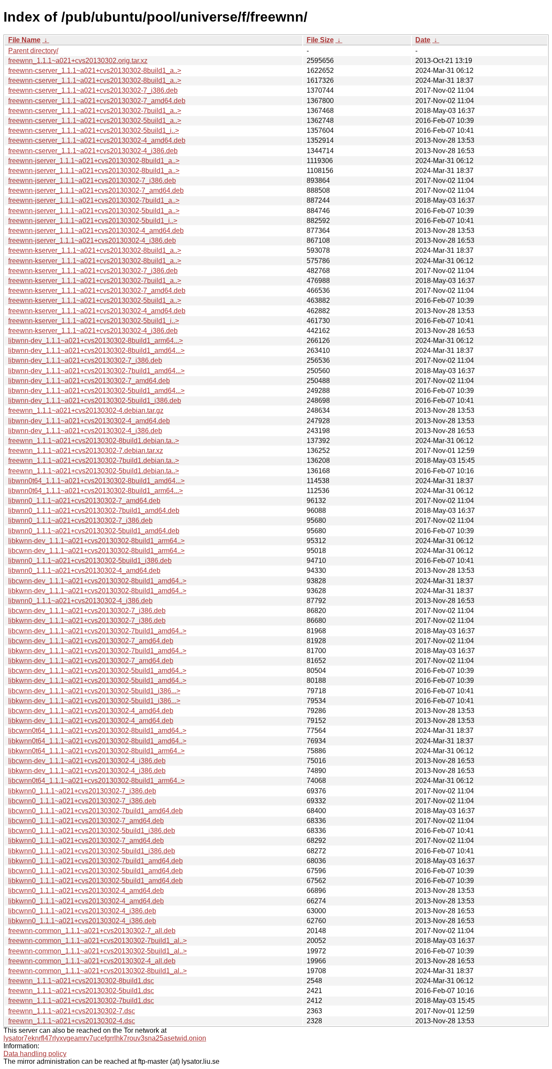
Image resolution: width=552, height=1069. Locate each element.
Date (422, 40)
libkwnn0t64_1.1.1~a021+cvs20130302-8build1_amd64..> (97, 741)
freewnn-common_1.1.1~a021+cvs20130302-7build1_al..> (97, 940)
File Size (320, 40)
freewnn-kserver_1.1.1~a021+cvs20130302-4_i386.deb (93, 330)
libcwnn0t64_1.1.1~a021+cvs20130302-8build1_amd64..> (97, 730)
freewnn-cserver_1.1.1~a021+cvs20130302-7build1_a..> (94, 110)
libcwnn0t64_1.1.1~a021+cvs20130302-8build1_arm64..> (96, 780)
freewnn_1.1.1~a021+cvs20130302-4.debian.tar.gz (85, 410)
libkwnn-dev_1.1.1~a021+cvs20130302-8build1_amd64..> (97, 590)
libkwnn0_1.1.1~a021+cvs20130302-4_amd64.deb (86, 901)
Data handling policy (34, 1053)
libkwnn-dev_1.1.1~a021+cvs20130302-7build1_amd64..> (97, 650)
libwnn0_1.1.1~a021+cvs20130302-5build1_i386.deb (90, 560)
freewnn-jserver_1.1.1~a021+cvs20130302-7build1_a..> (93, 200)
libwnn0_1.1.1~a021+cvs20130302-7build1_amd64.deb (93, 510)
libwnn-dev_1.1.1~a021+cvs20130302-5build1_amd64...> (96, 390)
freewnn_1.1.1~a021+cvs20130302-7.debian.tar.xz (85, 450)
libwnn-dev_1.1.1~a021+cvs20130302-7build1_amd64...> (96, 370)
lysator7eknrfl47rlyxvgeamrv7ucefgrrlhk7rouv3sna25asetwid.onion (104, 1038)
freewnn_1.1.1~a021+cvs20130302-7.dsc (71, 1011)
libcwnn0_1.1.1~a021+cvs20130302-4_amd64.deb (86, 890)
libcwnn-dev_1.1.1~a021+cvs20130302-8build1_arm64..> (96, 550)
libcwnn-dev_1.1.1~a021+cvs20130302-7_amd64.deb (90, 641)
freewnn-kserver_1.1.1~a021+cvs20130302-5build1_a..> (94, 300)
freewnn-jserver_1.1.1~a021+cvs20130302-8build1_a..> (93, 160)
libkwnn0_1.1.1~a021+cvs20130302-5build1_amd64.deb (95, 880)
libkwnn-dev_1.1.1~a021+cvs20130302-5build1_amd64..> (97, 680)
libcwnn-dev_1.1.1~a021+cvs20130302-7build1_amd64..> (97, 631)
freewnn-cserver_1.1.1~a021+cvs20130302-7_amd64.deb (96, 100)
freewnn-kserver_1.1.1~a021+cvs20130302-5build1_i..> (93, 320)
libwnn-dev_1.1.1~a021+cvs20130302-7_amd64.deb (89, 380)
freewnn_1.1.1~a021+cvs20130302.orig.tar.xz (77, 60)
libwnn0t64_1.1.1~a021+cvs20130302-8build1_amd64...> (96, 480)
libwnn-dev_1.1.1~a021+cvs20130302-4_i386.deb (85, 430)
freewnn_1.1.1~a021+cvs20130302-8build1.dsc (81, 980)
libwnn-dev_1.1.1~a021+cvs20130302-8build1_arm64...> (95, 340)
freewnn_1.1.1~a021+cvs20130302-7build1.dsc (81, 1000)
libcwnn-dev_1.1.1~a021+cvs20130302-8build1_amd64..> (97, 581)
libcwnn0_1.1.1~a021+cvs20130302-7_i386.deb (82, 801)
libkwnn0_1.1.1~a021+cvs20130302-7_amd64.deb (86, 840)
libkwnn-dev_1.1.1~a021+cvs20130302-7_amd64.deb (90, 660)
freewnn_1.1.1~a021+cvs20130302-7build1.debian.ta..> (93, 460)
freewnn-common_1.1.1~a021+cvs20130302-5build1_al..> (97, 951)
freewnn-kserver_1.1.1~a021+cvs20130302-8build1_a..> (94, 250)
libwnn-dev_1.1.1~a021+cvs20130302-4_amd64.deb (89, 420)
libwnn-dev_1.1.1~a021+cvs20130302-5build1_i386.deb (94, 400)
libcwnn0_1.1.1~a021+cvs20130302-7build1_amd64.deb (95, 810)
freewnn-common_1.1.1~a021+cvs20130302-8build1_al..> (97, 971)
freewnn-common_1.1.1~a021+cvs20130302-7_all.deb (92, 930)
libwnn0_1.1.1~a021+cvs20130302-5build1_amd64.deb (93, 530)
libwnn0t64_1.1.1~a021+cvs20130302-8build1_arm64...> (95, 490)
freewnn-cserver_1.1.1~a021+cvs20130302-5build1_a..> (94, 120)
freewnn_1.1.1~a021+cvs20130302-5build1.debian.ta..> (93, 471)
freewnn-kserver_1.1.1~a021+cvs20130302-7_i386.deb (93, 270)
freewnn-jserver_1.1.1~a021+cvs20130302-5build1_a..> (93, 210)
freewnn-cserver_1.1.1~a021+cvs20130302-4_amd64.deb (96, 140)
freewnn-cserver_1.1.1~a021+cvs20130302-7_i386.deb (93, 90)
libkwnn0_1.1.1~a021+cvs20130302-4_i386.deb (82, 920)
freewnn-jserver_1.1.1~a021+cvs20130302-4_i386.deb (92, 240)
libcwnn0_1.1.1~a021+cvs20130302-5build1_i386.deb (91, 830)
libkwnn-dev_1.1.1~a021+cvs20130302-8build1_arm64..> (96, 540)
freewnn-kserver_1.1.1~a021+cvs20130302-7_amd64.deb (96, 290)
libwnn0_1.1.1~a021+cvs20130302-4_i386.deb (80, 600)
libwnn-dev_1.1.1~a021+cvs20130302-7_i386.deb (85, 360)
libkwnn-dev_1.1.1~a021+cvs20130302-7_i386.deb (87, 620)
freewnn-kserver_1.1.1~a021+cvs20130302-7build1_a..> (94, 280)
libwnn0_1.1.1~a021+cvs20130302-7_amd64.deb (84, 500)
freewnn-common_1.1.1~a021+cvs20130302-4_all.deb (92, 961)
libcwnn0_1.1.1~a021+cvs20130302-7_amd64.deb (86, 820)
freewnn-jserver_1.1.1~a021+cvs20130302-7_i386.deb (92, 180)
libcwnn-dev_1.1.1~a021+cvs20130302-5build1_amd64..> (97, 670)
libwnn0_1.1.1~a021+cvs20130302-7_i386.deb (80, 520)
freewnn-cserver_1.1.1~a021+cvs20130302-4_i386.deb (93, 150)
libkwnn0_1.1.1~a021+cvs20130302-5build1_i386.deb (91, 851)
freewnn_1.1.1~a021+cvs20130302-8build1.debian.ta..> (93, 440)
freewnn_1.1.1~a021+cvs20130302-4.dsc (71, 1021)
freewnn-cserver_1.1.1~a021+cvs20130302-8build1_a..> (94, 70)
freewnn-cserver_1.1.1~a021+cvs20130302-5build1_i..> (93, 130)
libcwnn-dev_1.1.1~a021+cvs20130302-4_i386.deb (87, 760)
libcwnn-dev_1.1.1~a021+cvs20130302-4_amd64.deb (90, 710)
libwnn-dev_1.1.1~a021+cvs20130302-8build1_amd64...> (96, 350)
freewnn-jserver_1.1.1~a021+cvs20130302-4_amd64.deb (96, 230)
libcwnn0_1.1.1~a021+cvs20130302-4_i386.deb (82, 911)
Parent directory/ (33, 50)
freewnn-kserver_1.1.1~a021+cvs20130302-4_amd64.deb (96, 310)
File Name (24, 40)
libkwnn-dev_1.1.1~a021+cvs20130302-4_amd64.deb (90, 720)
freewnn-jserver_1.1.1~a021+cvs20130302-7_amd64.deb (96, 190)
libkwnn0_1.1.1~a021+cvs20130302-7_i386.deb (82, 791)
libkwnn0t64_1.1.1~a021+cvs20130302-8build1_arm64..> (96, 751)
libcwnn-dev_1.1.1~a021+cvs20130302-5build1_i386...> (94, 691)
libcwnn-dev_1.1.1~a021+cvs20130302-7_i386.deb (87, 610)
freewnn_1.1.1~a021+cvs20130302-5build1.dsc (81, 990)
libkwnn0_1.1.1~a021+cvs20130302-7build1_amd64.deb (95, 861)
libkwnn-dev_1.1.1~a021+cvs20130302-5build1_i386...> (94, 700)
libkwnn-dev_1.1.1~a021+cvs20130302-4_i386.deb (87, 770)
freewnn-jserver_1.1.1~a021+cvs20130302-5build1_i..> (92, 220)
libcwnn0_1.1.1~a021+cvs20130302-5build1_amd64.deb (95, 870)
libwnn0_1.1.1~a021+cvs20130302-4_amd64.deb (84, 570)
